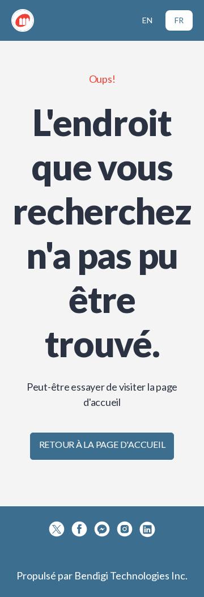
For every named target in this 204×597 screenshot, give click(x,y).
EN (147, 20)
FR (179, 20)
